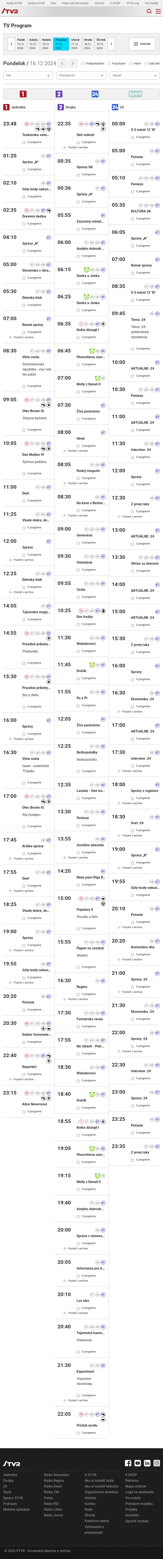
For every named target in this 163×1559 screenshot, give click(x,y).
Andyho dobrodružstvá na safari (91, 249)
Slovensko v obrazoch (36, 270)
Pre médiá (152, 3)
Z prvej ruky (140, 504)
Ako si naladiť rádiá (99, 1481)
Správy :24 (139, 979)
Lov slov (83, 1301)
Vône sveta (30, 357)
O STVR (90, 1475)
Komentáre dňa (143, 947)
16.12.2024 (61, 44)
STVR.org (133, 3)
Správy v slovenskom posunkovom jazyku (91, 1236)
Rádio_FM (51, 1492)
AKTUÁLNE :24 (142, 368)
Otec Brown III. (33, 411)
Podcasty (10, 1504)
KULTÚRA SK (141, 211)
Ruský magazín (88, 471)
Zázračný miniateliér (91, 221)
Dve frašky (85, 617)
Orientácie (84, 562)
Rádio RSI (51, 1504)
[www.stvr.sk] (11, 1463)
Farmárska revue (90, 1019)
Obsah (117, 75)
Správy (27, 547)
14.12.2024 (33, 44)
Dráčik (81, 671)
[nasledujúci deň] (73, 63)
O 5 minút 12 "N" (143, 130)
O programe (31, 142)
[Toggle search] (148, 11)
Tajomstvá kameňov (91, 1333)
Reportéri (29, 1067)
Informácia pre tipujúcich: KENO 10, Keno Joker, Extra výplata (91, 1268)
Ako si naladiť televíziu (101, 1486)
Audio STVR (14, 3)
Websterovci (86, 644)
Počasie (28, 1002)
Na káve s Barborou (91, 503)
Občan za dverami (145, 563)
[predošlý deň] (62, 63)
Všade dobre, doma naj (36, 520)
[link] (22, 337)
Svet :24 (137, 823)
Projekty (131, 1509)
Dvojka (8, 1481)
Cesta (81, 590)
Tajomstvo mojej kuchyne (36, 612)
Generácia (84, 535)
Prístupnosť (67, 75)
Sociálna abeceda (90, 845)
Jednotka (10, 1475)
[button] (23, 94)
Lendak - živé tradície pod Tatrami (91, 791)
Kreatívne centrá (97, 1521)
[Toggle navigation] (158, 11)
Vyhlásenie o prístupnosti (94, 1530)
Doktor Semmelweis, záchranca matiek (36, 1035)
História (90, 1498)
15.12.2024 (46, 44)
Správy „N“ (30, 162)
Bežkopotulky (87, 752)
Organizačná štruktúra (101, 1492)
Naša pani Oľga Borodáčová (91, 877)
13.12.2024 (21, 44)
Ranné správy (32, 325)
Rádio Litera (53, 1509)
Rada (89, 1509)
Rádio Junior (53, 1515)
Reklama (132, 1481)
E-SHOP (115, 3)
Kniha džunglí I (88, 330)
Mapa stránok (135, 1486)
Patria (48, 1498)
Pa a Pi (82, 698)
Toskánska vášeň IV (36, 135)
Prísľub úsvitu (87, 1425)
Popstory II (85, 910)
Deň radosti (85, 135)
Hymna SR (85, 167)
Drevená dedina (34, 216)
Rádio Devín (53, 1486)
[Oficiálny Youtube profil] (137, 1463)
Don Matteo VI (33, 455)
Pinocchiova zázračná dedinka (91, 357)
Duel (25, 493)
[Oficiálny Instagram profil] (157, 1463)
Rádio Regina (54, 1481)
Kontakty (132, 1515)
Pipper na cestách (90, 948)
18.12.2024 (88, 44)
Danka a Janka (88, 276)
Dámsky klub (32, 298)
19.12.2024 (101, 44)
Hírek (81, 438)
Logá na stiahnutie (139, 1492)
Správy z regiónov (144, 791)
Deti (53, 3)
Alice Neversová (34, 1104)
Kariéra (90, 1504)
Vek (8, 75)
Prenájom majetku (139, 1504)
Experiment (85, 1372)
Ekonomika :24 (142, 699)
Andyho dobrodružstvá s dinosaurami (91, 1209)
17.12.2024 (75, 44)
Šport (7, 1492)
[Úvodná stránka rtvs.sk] (10, 11)
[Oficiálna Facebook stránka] (128, 1463)
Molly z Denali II (89, 384)
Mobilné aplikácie (16, 1509)
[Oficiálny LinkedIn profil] (147, 1463)
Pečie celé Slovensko (75, 3)
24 (5, 1486)
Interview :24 (141, 450)
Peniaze (83, 818)
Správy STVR (36, 3)
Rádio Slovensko (56, 1475)
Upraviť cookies (137, 1521)
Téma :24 (138, 320)
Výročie (99, 3)
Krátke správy (33, 846)
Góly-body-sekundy (36, 189)
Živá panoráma (88, 411)
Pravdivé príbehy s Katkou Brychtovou (36, 644)
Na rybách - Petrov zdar (91, 1046)
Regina (82, 987)
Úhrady (90, 1515)
